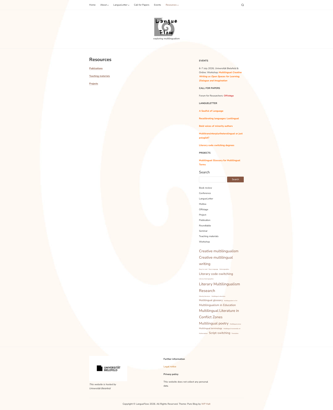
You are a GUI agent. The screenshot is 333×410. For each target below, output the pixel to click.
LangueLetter (120, 4)
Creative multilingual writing (216, 260)
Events (157, 4)
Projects (93, 83)
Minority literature (204, 296)
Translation (235, 333)
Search (204, 172)
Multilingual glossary (211, 300)
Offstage (203, 209)
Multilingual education (218, 296)
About (103, 4)
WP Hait (205, 403)
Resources (171, 4)
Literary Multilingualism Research (219, 287)
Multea (202, 204)
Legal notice (170, 366)
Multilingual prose (235, 324)
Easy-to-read (203, 269)
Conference (205, 193)
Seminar (203, 230)
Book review (205, 187)
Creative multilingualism (218, 251)
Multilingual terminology (210, 328)
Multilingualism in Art (230, 301)
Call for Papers (141, 4)
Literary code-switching (216, 274)
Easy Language (213, 269)
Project (202, 214)
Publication (204, 220)
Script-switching (219, 333)
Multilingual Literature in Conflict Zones (219, 314)
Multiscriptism (203, 333)
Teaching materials (99, 76)
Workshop (204, 241)
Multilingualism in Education (217, 305)
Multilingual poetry (214, 323)
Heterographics (224, 269)
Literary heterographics (206, 279)
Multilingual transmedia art (231, 329)
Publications (96, 68)
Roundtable (205, 225)
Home (92, 4)
